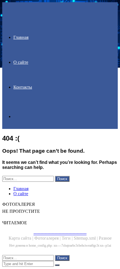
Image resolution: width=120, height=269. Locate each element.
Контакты (22, 87)
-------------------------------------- (60, 233)
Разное (105, 238)
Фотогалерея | (48, 238)
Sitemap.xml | (86, 238)
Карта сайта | (21, 238)
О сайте (20, 62)
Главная (20, 37)
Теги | (68, 238)
